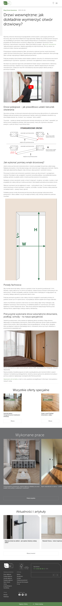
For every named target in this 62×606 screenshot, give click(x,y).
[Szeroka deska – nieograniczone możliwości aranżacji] (13, 402)
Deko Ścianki (7, 582)
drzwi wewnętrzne (50, 44)
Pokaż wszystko (31, 498)
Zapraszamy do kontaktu (11, 379)
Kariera (18, 574)
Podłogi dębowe (8, 576)
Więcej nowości (31, 553)
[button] (54, 575)
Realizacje (6, 596)
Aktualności (20, 576)
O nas (18, 584)
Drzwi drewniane (12, 10)
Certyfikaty (6, 588)
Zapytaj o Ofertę (23, 604)
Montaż (5, 594)
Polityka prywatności (22, 580)
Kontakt (19, 578)
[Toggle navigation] (57, 3)
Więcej (12, 421)
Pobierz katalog (39, 604)
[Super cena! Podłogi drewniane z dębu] (50, 402)
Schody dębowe (8, 578)
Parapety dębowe (8, 580)
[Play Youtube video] (31, 87)
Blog (5, 10)
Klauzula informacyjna (22, 582)
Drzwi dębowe (7, 574)
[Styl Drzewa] (7, 3)
